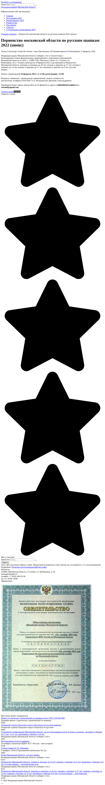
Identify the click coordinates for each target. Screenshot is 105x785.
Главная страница (9, 34)
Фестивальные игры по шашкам (15, 741)
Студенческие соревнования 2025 (21, 30)
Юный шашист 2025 (15, 20)
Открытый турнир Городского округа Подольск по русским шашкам (31, 725)
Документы (11, 25)
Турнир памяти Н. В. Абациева (15, 748)
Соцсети (10, 27)
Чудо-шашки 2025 (14, 18)
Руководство (11, 23)
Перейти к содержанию (11, 2)
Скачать (17, 92)
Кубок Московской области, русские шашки (20, 755)
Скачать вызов (7, 92)
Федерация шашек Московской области (18, 7)
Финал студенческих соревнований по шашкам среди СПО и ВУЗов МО (33, 718)
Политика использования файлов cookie (29, 567)
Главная (9, 16)
